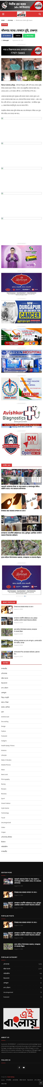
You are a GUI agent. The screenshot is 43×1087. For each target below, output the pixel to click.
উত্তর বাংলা (4, 675)
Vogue (3, 825)
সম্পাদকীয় (4, 844)
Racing (3, 776)
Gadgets (4, 733)
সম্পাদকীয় (4, 661)
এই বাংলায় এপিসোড (6, 829)
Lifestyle (4, 748)
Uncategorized (6, 815)
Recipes (3, 781)
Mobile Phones (6, 757)
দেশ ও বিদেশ (4, 680)
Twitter (18, 36)
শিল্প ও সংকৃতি (5, 690)
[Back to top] (41, 1075)
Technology (5, 805)
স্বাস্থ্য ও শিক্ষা (4, 695)
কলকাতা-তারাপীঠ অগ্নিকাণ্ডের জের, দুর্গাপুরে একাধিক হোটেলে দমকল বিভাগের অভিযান (25, 611)
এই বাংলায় (15, 1073)
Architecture (5, 709)
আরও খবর (3, 1076)
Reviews (3, 786)
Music (3, 762)
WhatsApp (30, 36)
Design (3, 719)
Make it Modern (6, 752)
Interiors (3, 743)
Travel (3, 810)
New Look (4, 767)
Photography (5, 772)
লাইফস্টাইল (4, 839)
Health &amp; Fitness (7, 738)
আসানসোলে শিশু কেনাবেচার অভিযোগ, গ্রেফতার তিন (26, 645)
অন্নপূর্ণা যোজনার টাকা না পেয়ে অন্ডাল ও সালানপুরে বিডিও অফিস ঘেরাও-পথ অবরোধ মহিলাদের (27, 873)
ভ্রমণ (2, 704)
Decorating (4, 714)
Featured (4, 728)
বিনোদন (3, 834)
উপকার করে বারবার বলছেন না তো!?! (23, 599)
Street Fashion (5, 796)
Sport (3, 791)
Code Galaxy (10, 1069)
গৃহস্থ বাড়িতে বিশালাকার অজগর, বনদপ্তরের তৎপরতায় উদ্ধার (25, 623)
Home (3, 20)
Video (3, 820)
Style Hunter (5, 801)
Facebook (7, 36)
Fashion (3, 724)
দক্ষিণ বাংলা (4, 671)
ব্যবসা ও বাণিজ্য (5, 699)
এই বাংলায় (10, 20)
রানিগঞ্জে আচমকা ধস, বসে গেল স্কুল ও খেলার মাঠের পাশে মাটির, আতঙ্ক (28, 634)
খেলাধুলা (3, 685)
